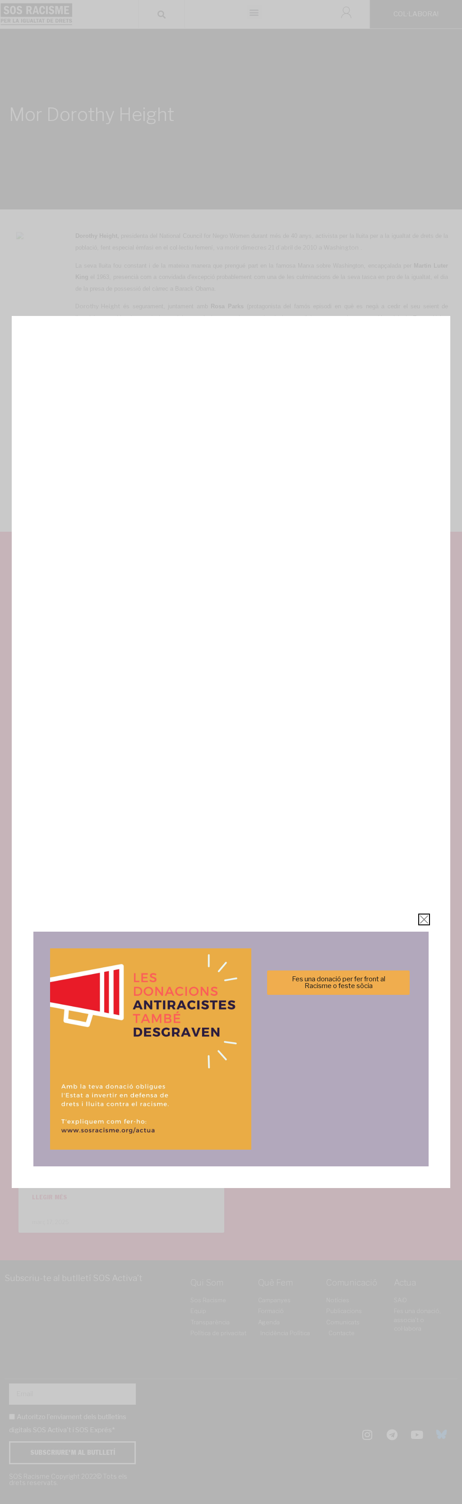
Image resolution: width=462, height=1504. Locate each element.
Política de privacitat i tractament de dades (255, 804)
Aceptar (141, 782)
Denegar (231, 782)
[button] (358, 702)
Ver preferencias (320, 782)
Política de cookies (170, 804)
